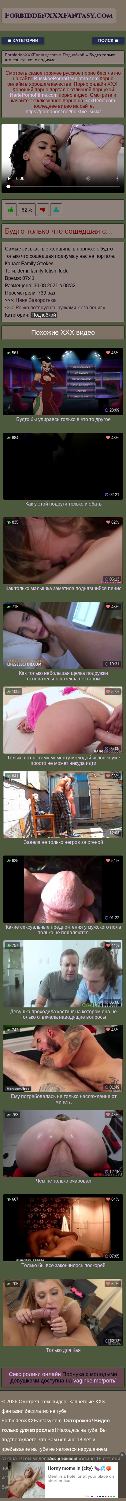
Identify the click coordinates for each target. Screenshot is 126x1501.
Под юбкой (43, 315)
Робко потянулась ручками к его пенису (60, 307)
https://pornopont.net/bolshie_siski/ (63, 111)
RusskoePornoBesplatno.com (66, 78)
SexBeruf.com (99, 100)
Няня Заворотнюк (36, 300)
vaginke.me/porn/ (94, 1381)
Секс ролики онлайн (35, 1374)
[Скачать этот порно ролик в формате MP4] (56, 210)
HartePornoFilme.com (33, 95)
